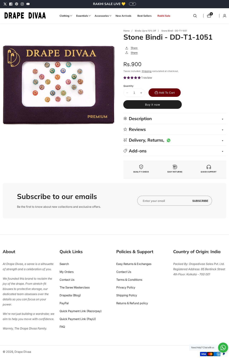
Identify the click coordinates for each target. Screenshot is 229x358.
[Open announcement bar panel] (132, 4)
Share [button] (134, 52)
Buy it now (152, 104)
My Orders (67, 272)
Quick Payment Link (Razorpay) (81, 311)
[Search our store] (195, 16)
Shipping (147, 71)
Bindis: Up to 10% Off (145, 30)
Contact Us (67, 279)
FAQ (62, 326)
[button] (64, 16)
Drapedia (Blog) (70, 295)
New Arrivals (123, 15)
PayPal (64, 303)
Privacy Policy (125, 287)
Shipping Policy (126, 295)
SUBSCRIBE (200, 200)
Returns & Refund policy (132, 303)
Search (64, 264)
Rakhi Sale (163, 15)
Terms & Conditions (129, 279)
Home (126, 30)
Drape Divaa (22, 351)
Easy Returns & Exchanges (133, 264)
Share (134, 47)
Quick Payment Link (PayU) (78, 319)
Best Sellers (144, 15)
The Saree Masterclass (75, 287)
